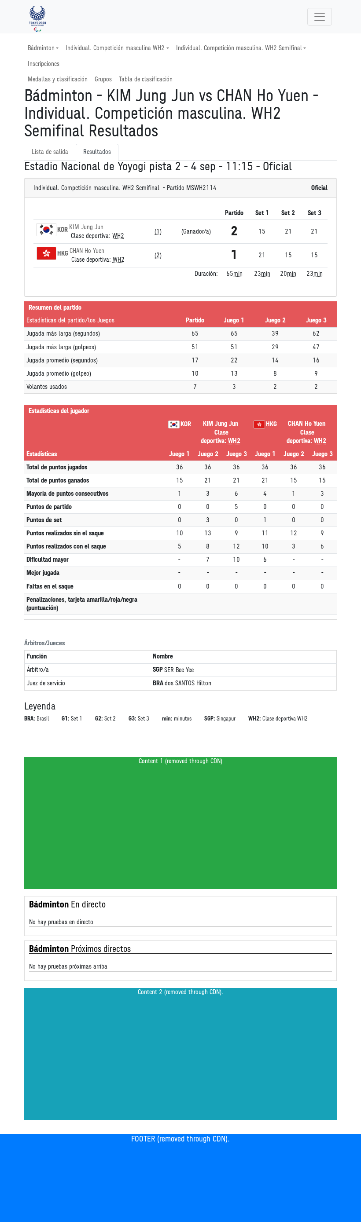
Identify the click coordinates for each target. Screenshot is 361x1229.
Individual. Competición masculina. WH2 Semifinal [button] (239, 48)
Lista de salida (50, 152)
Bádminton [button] (41, 48)
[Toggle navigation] (319, 17)
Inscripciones (43, 64)
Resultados (97, 152)
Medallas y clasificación (58, 79)
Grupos (103, 79)
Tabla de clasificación (146, 79)
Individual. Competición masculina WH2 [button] (115, 48)
